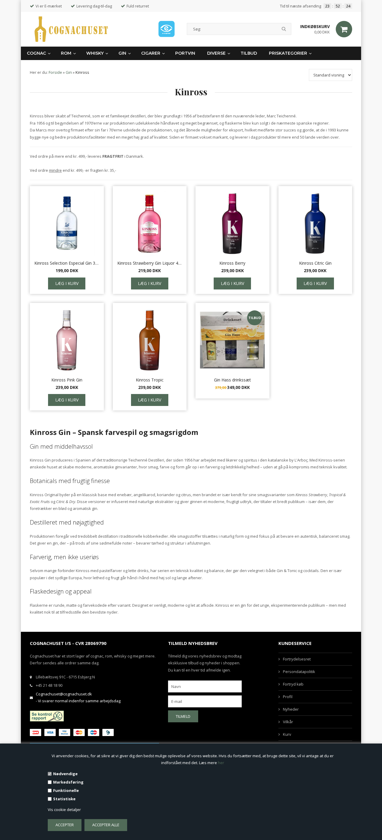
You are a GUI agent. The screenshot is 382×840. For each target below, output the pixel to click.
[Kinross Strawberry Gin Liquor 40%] (149, 223)
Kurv (287, 734)
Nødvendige (65, 773)
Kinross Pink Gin (66, 380)
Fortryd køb (293, 684)
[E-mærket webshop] (166, 29)
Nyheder (291, 709)
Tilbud (249, 53)
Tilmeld (183, 716)
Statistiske (64, 798)
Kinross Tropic (150, 380)
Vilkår (288, 721)
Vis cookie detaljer (64, 809)
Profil (287, 696)
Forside (55, 72)
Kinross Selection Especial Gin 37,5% (66, 263)
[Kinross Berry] (232, 223)
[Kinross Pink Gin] (66, 340)
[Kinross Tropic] (149, 340)
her (221, 762)
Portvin (185, 53)
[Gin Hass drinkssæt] (232, 340)
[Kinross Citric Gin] (315, 223)
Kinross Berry (232, 263)
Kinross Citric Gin (315, 263)
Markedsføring (68, 782)
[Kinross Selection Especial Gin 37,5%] (66, 223)
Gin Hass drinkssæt (232, 380)
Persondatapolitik (299, 671)
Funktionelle (66, 790)
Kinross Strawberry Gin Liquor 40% (149, 263)
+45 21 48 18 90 (49, 685)
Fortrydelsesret (297, 659)
